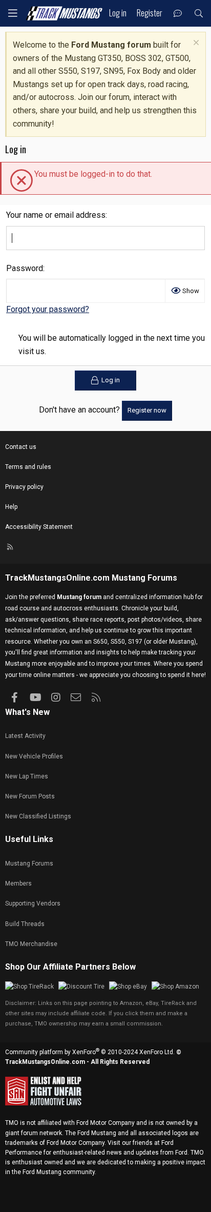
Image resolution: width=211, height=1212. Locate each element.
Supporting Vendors (32, 903)
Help (11, 506)
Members (18, 883)
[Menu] (13, 13)
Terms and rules (28, 466)
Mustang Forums (144, 578)
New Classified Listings (38, 816)
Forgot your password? (47, 309)
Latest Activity (25, 735)
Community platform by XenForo (90, 1052)
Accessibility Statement (39, 526)
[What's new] (177, 14)
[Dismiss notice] (195, 43)
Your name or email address (56, 215)
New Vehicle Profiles (34, 756)
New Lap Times (26, 776)
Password (24, 268)
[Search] (198, 14)
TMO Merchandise (31, 944)
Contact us (20, 446)
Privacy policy (24, 486)
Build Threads (25, 924)
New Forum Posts (30, 796)
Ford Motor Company (105, 1122)
